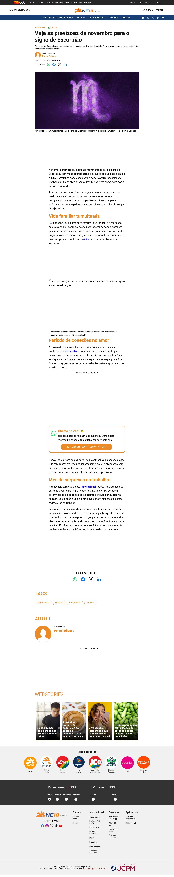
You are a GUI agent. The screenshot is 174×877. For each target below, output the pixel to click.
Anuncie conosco (112, 836)
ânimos (87, 239)
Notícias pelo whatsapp (114, 818)
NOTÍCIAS (81, 18)
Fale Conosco (94, 847)
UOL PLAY (78, 3)
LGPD (91, 838)
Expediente (94, 842)
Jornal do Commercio (130, 818)
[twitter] (153, 18)
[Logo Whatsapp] (48, 64)
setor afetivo (70, 351)
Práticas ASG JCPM (94, 822)
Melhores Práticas (93, 833)
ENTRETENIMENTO (97, 18)
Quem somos (95, 817)
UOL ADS (87, 3)
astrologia (43, 603)
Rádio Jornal (131, 823)
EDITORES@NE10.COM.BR (93, 869)
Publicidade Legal (113, 830)
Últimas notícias (76, 818)
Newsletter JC (113, 824)
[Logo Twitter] (59, 64)
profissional (89, 486)
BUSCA (132, 3)
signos (90, 603)
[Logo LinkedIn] (65, 64)
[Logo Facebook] (54, 64)
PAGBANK (59, 3)
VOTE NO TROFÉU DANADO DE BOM (58, 18)
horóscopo (74, 603)
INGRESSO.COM (36, 3)
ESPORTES (113, 18)
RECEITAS (126, 18)
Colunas (76, 823)
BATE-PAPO (145, 3)
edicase (59, 603)
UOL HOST (49, 3)
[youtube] (163, 18)
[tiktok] (158, 18)
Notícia (52, 28)
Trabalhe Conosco (93, 852)
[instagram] (148, 18)
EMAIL (157, 3)
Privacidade (94, 827)
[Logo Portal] (87, 10)
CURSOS (68, 3)
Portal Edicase (49, 56)
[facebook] (143, 18)
